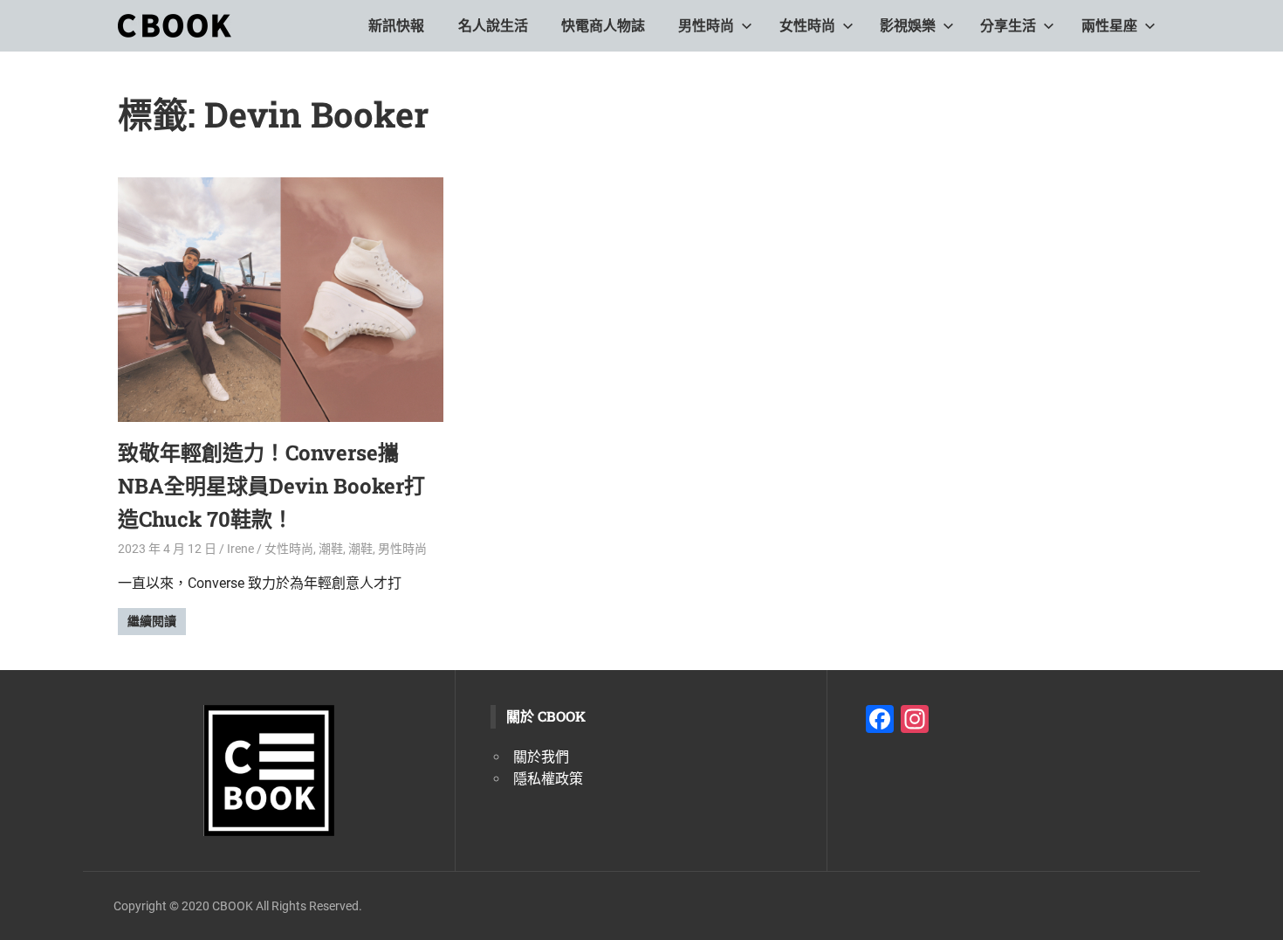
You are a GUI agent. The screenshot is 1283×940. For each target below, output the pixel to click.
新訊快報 (396, 25)
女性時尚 (807, 25)
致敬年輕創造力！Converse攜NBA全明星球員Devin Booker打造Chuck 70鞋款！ (271, 486)
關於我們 (541, 757)
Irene (240, 549)
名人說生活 (493, 25)
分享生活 (1008, 25)
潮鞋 (331, 549)
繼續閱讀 (151, 621)
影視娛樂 (908, 25)
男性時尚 (706, 25)
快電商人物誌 (603, 25)
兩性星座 (1109, 25)
